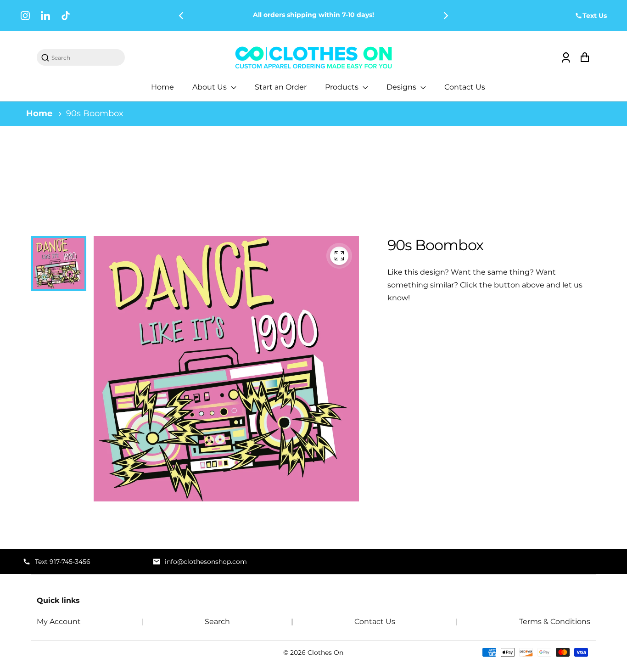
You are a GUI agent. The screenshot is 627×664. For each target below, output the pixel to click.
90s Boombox (94, 113)
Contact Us (464, 87)
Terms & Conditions (554, 621)
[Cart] (584, 57)
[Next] (445, 16)
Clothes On (325, 652)
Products (342, 87)
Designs (402, 87)
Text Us (594, 15)
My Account (59, 621)
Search (217, 621)
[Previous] (182, 16)
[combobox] (85, 57)
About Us (210, 87)
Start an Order (281, 87)
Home (162, 87)
